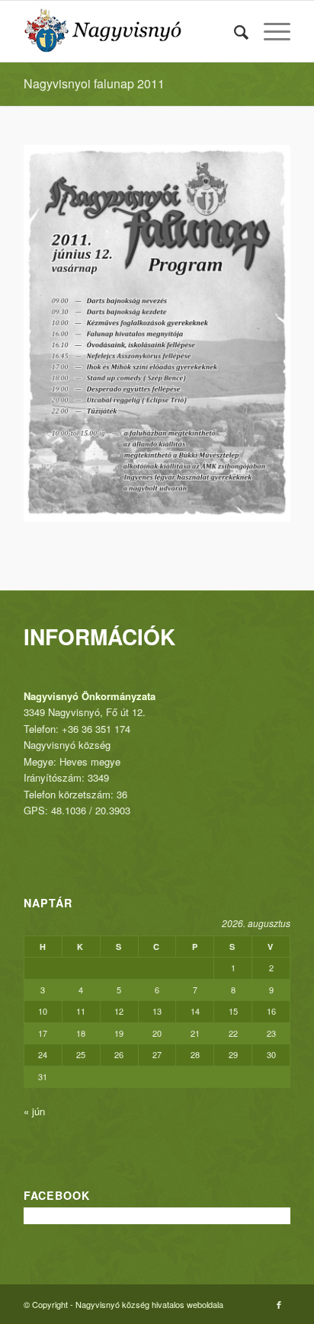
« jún (34, 1111)
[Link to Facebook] (279, 1304)
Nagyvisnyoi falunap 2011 (94, 83)
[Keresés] (233, 31)
